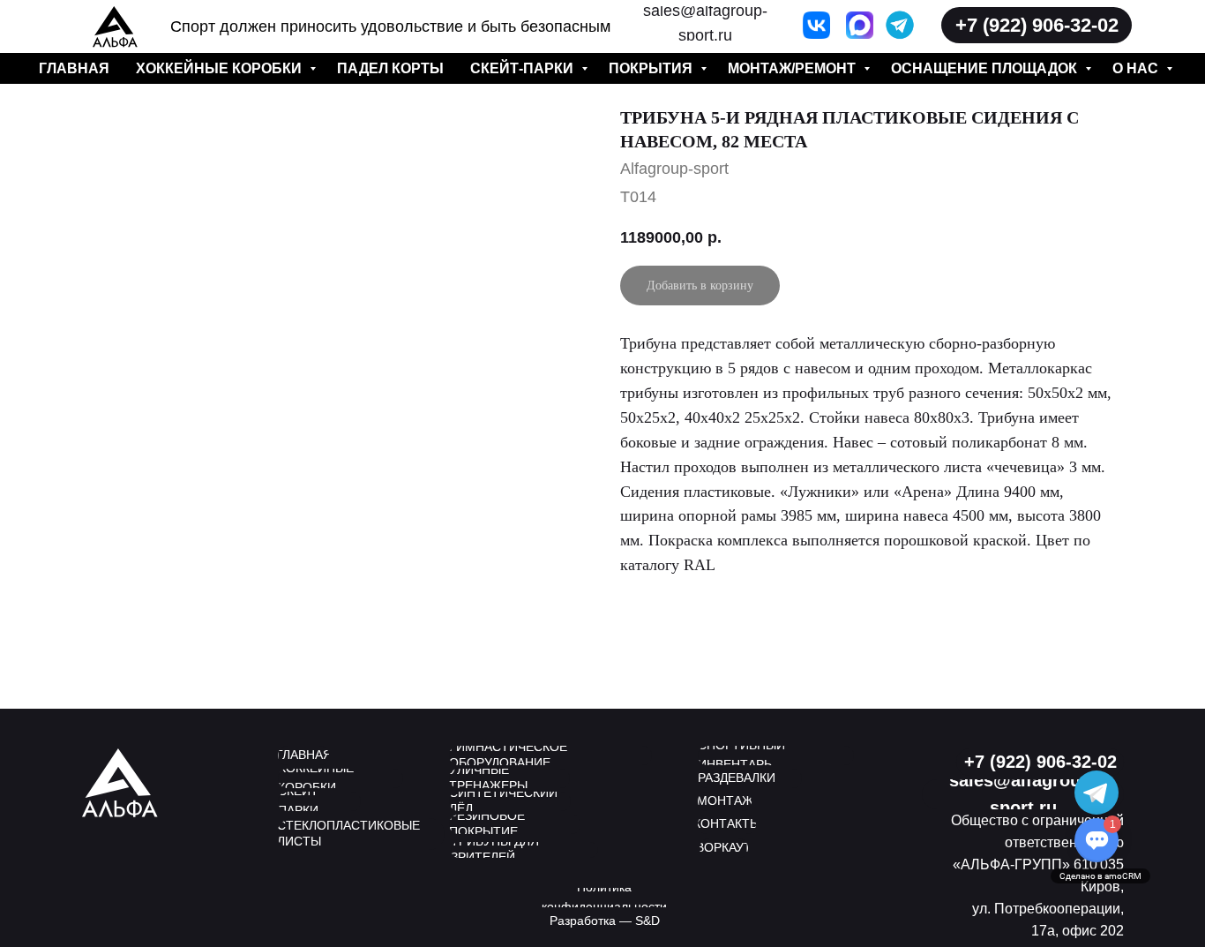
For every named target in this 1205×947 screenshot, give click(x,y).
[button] (1036, 25)
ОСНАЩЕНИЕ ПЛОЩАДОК (986, 68)
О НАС (1137, 68)
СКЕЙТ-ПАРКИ (523, 68)
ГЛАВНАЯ (74, 68)
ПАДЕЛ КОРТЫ (390, 68)
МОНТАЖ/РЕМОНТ (793, 68)
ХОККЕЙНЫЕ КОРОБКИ (220, 68)
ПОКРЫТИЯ (652, 68)
